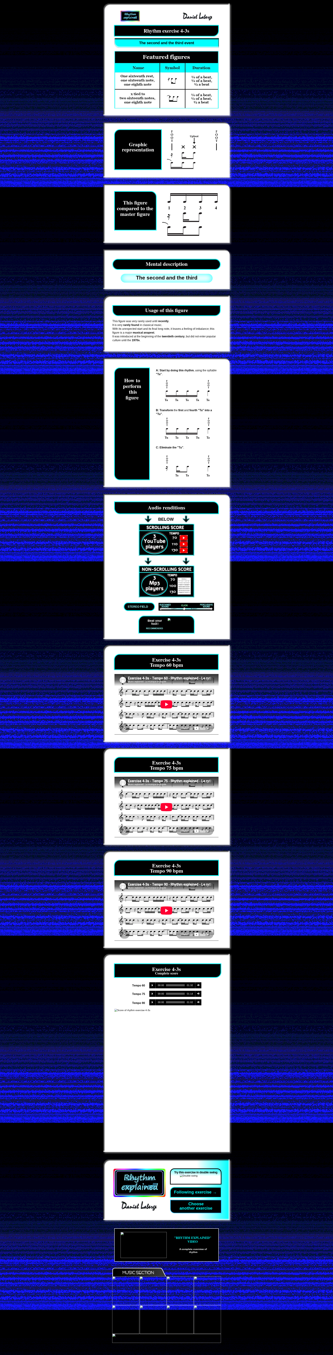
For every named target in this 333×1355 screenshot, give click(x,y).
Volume (197, 985)
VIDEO (192, 1241)
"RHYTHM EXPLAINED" (192, 1237)
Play (152, 985)
